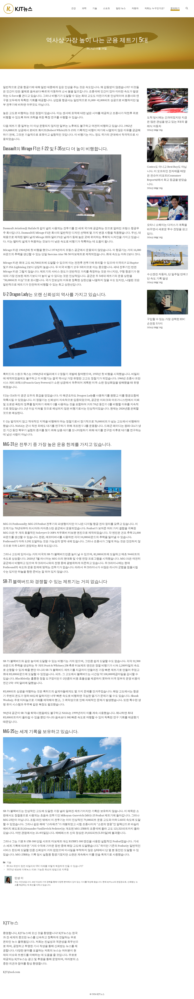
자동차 (135, 8)
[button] (187, 8)
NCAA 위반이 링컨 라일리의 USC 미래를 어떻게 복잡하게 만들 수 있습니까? (45, 866)
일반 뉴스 (121, 8)
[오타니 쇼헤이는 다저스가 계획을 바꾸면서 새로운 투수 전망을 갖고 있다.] (167, 218)
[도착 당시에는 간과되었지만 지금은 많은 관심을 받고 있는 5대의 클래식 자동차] (167, 110)
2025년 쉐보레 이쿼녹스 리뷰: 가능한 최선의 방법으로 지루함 (38, 869)
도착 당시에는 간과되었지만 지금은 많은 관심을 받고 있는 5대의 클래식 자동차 (167, 122)
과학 (84, 8)
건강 (73, 8)
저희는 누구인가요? (154, 8)
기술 (94, 8)
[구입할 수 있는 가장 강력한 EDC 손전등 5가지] (167, 312)
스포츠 (106, 8)
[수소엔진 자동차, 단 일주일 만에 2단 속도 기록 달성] (167, 267)
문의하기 (175, 8)
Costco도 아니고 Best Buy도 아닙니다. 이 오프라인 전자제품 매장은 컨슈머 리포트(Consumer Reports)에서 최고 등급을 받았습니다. (167, 175)
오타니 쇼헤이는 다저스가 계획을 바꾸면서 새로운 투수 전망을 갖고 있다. (167, 229)
